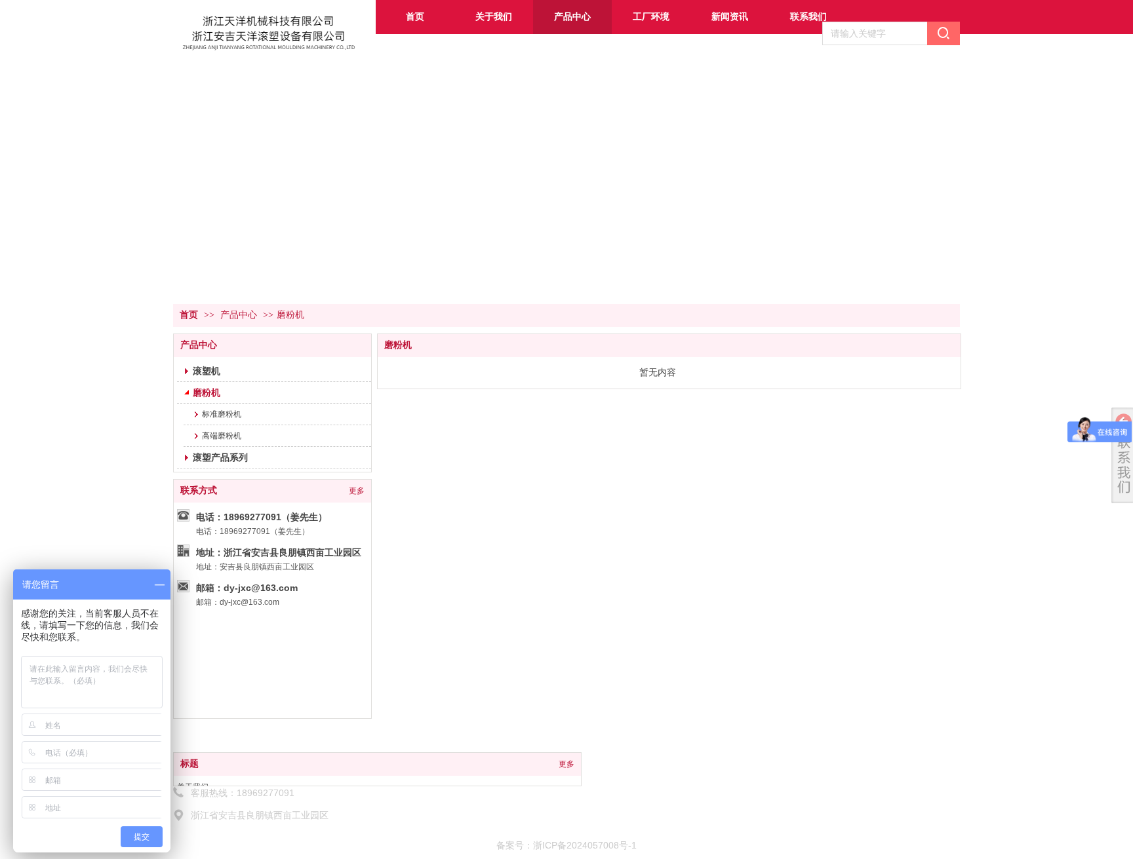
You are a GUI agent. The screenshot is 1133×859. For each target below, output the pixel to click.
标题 (189, 764)
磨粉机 (290, 315)
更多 (566, 764)
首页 (189, 315)
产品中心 (238, 315)
